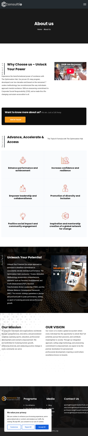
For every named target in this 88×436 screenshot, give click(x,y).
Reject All (28, 427)
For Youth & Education (34, 408)
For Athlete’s (30, 405)
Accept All (42, 427)
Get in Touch (15, 119)
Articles (51, 408)
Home (39, 29)
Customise (14, 427)
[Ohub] (12, 4)
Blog (50, 405)
